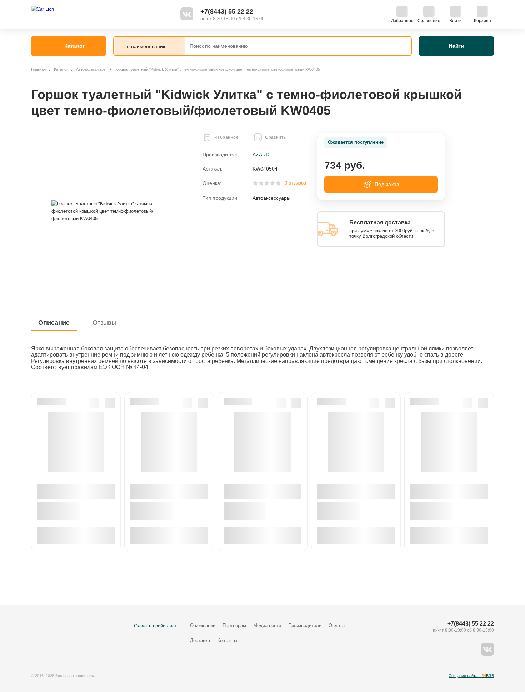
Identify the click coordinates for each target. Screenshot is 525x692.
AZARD (260, 154)
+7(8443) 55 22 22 (226, 11)
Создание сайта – (471, 675)
